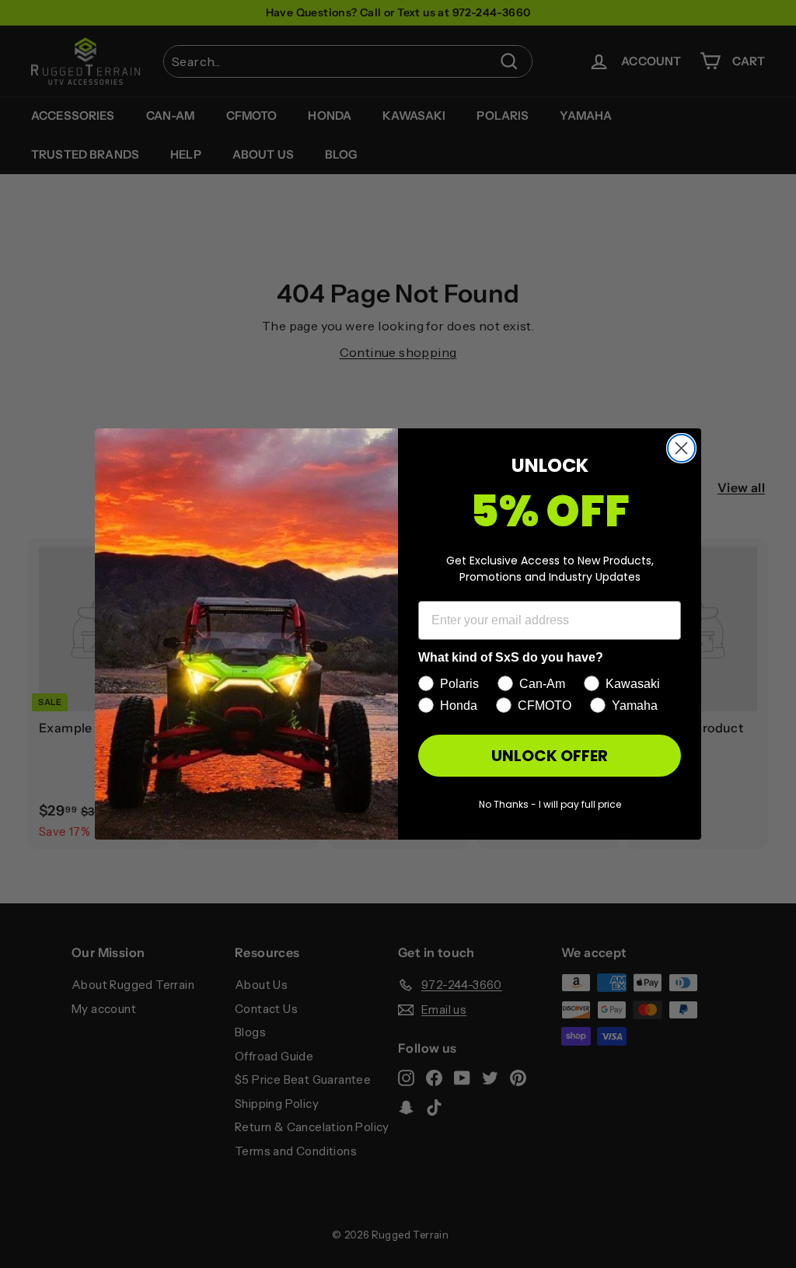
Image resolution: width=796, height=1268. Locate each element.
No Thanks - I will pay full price (550, 804)
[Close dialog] (681, 448)
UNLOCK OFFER (549, 756)
